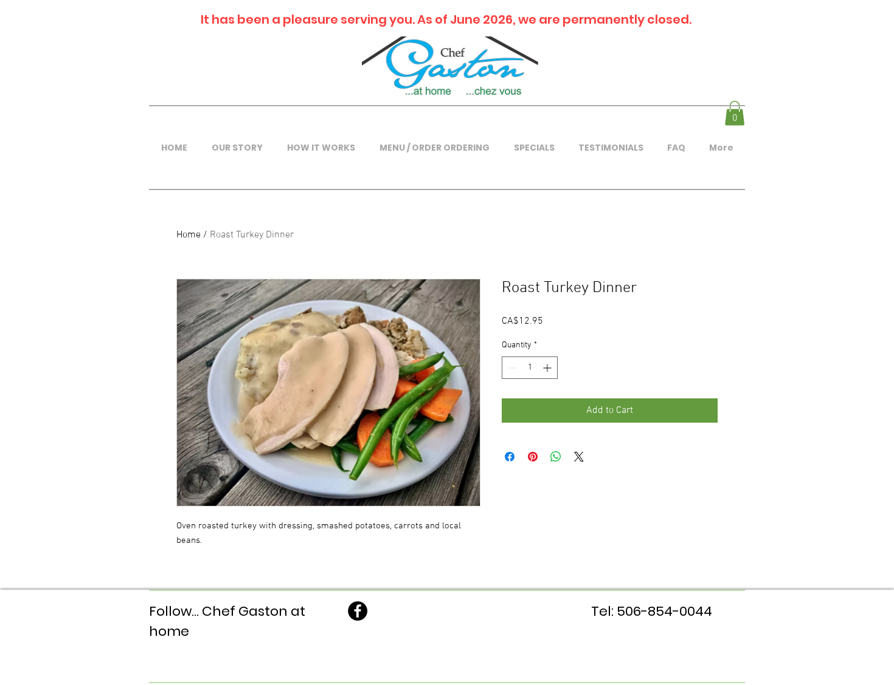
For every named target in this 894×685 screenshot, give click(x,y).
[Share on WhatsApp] (556, 456)
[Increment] (548, 367)
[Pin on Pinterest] (532, 456)
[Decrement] (511, 367)
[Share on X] (579, 456)
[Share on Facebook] (509, 456)
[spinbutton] (530, 367)
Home (188, 235)
